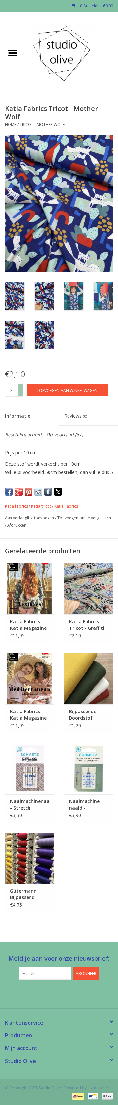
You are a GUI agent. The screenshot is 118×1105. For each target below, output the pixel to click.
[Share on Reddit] (38, 492)
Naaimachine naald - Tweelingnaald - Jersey (87, 804)
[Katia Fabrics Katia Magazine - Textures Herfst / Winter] (29, 588)
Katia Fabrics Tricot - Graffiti (86, 624)
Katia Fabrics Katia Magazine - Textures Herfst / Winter (28, 624)
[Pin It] (28, 492)
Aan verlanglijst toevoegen (30, 518)
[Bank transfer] (106, 1096)
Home (10, 124)
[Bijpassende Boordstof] (88, 678)
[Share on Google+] (19, 492)
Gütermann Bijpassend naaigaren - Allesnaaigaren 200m (27, 894)
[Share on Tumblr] (48, 492)
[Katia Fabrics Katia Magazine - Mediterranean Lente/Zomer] (29, 678)
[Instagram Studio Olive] (71, 993)
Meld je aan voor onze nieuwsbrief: (59, 958)
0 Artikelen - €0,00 (96, 5)
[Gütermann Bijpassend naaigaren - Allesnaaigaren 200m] (29, 858)
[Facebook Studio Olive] (47, 993)
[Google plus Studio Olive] (59, 993)
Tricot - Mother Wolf (42, 124)
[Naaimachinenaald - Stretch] (29, 768)
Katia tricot (41, 506)
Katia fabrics (16, 506)
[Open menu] (13, 52)
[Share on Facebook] (9, 492)
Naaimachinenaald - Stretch (29, 804)
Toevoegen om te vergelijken (84, 518)
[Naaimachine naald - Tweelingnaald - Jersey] (88, 768)
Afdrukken (16, 525)
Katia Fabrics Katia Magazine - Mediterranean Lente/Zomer (29, 714)
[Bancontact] (92, 1096)
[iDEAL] (77, 1096)
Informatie (17, 416)
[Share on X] (58, 492)
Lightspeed (98, 1088)
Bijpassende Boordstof (82, 714)
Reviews (75, 416)
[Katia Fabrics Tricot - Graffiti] (88, 588)
